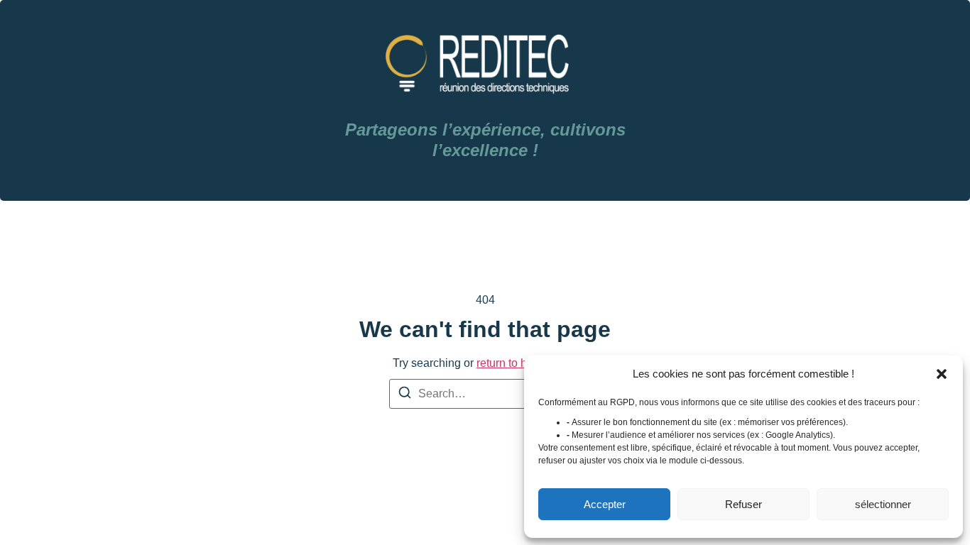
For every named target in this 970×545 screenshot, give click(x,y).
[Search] (404, 395)
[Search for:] (485, 394)
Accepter (605, 504)
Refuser (743, 504)
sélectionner (883, 504)
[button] (941, 374)
